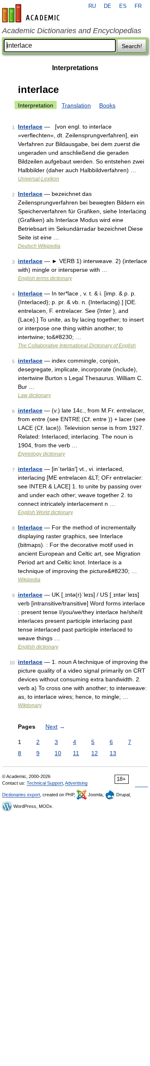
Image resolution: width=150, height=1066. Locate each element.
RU (92, 6)
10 (58, 753)
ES (123, 6)
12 (94, 753)
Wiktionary (30, 705)
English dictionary (38, 647)
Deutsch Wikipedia (39, 246)
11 (76, 753)
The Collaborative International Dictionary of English (77, 346)
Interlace (30, 126)
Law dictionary (34, 395)
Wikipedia (29, 580)
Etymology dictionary (41, 454)
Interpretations (75, 67)
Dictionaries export (21, 794)
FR (138, 6)
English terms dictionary (45, 278)
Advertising (76, 783)
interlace (30, 261)
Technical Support (45, 783)
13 (113, 753)
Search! (132, 46)
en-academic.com (32, 13)
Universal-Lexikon (38, 179)
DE (107, 6)
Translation (76, 105)
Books (107, 105)
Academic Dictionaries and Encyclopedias (71, 31)
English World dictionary (45, 512)
